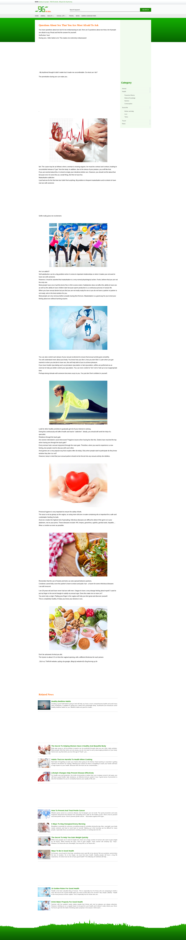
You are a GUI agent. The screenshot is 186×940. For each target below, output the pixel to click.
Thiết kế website (54, 2)
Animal (43, 16)
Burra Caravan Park (89, 16)
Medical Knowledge (129, 98)
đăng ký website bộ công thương (82, 661)
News (78, 16)
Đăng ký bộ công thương (65, 2)
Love (125, 114)
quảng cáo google (64, 661)
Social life (61, 16)
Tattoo (126, 117)
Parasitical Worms (129, 95)
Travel (71, 16)
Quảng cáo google (44, 2)
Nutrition (126, 101)
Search (145, 10)
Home (37, 16)
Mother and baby (129, 111)
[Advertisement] (78, 56)
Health (49, 16)
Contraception (128, 103)
